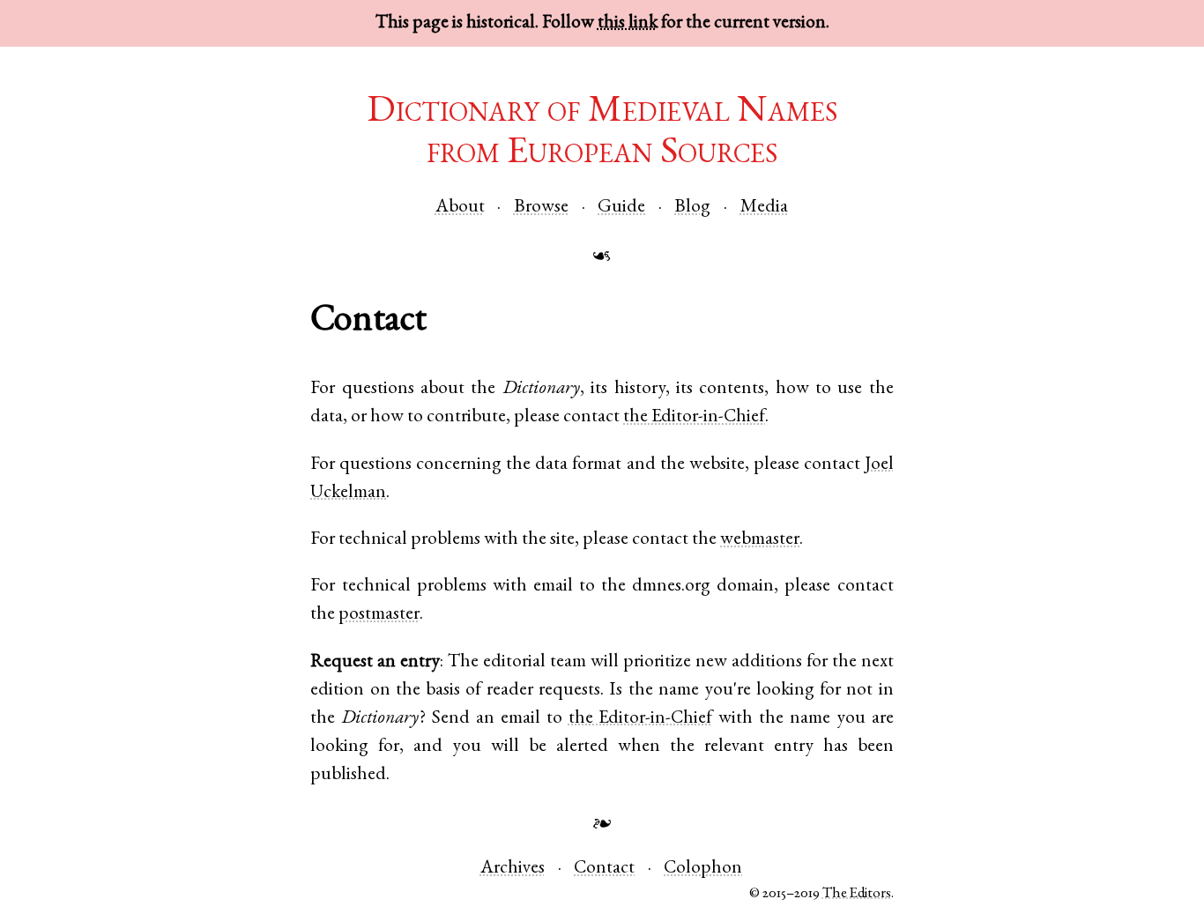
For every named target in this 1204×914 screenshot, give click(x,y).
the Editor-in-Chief (694, 417)
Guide (621, 207)
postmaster (379, 615)
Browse (541, 207)
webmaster (759, 540)
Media (764, 207)
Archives (512, 868)
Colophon (703, 868)
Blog (692, 207)
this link (628, 23)
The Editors (856, 894)
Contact (604, 868)
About (460, 207)
